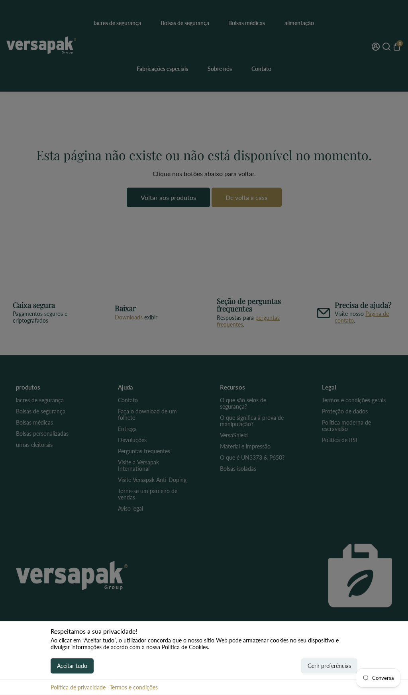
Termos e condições (134, 687)
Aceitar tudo (72, 665)
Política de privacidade (78, 687)
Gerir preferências (329, 665)
